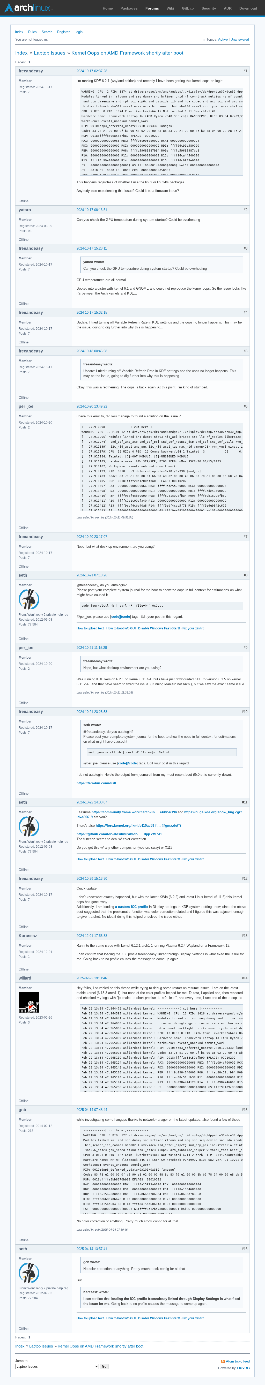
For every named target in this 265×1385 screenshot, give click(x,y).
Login (79, 32)
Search (47, 32)
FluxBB (243, 1368)
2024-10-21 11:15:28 (92, 648)
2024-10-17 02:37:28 (92, 71)
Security (209, 8)
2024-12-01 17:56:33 (92, 936)
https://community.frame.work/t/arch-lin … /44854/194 (134, 812)
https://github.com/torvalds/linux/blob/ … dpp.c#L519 (119, 834)
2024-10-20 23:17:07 (92, 537)
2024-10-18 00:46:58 (92, 351)
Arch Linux (28, 8)
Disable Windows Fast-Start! (159, 628)
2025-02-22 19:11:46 (92, 978)
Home (108, 8)
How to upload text (90, 628)
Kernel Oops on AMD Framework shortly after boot (127, 53)
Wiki (170, 8)
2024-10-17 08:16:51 (92, 210)
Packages (129, 8)
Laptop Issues (49, 53)
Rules (32, 32)
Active (223, 39)
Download (248, 8)
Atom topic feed (238, 1361)
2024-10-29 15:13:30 (92, 878)
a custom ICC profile (131, 907)
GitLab (188, 8)
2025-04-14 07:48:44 (92, 1110)
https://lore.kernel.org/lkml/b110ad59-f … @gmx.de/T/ (138, 825)
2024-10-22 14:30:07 (92, 802)
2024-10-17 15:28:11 (92, 248)
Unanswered (240, 39)
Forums (152, 8)
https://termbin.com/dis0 (96, 783)
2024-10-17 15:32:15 (92, 312)
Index (19, 32)
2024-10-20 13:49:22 (92, 406)
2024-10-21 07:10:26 (92, 575)
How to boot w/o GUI (121, 628)
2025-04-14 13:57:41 (92, 1249)
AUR (228, 8)
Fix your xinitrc (193, 628)
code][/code (120, 617)
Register (63, 32)
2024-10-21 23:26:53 (92, 712)
